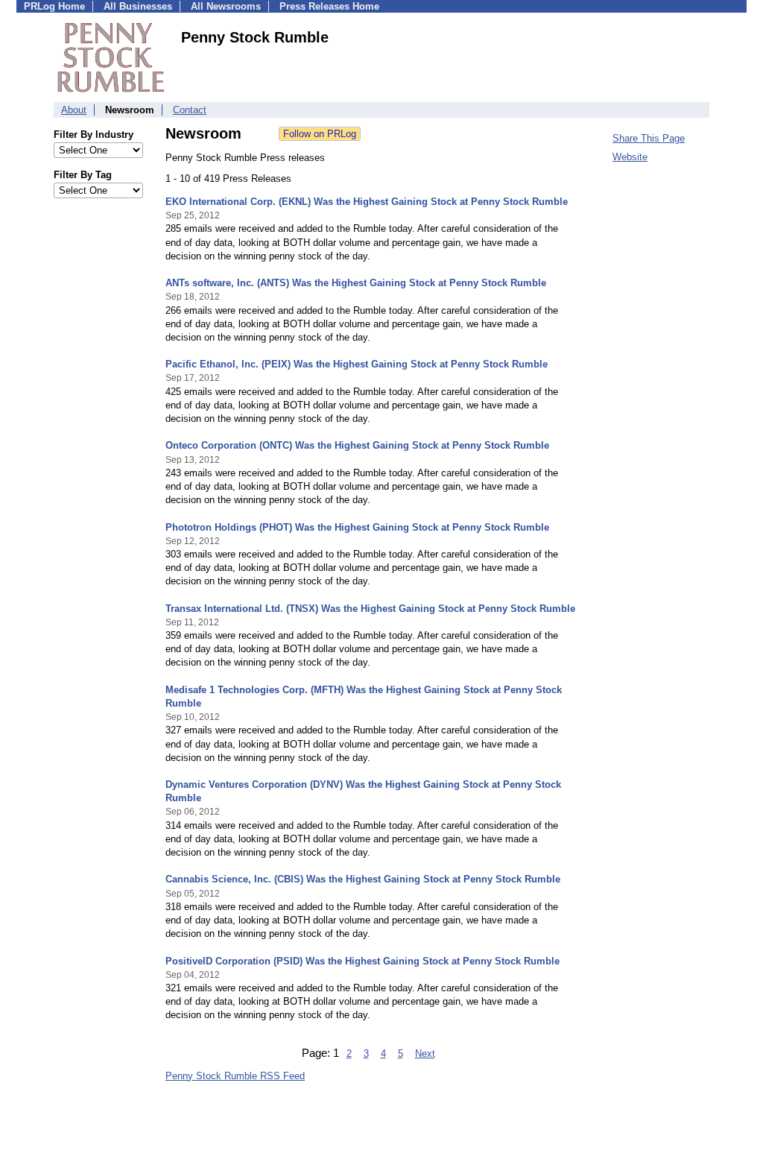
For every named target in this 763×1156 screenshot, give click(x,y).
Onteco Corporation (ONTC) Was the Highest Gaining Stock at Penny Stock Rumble (357, 445)
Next (425, 1053)
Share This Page (648, 138)
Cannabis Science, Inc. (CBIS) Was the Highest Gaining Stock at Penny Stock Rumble (362, 879)
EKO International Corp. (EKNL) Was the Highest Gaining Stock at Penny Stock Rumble (366, 201)
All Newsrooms (226, 6)
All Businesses (138, 6)
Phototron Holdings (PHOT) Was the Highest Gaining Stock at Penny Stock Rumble (357, 527)
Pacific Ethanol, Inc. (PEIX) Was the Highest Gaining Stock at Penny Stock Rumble (356, 364)
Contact (189, 110)
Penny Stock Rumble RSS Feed (235, 1075)
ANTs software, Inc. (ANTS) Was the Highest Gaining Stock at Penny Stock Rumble (355, 282)
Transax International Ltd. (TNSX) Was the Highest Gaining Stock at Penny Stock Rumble (370, 608)
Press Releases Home (329, 6)
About (73, 110)
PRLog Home (54, 6)
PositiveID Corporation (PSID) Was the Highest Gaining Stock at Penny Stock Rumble (362, 961)
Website (630, 156)
